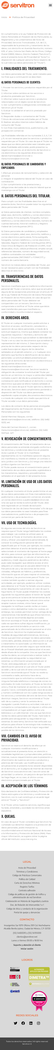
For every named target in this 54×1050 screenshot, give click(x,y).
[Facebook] (23, 1023)
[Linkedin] (30, 1023)
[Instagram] (38, 1023)
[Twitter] (15, 1023)
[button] (50, 5)
